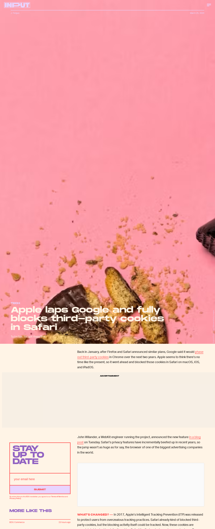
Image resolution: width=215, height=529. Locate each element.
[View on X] (141, 485)
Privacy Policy (15, 498)
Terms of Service (58, 496)
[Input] (17, 5)
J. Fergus (15, 13)
